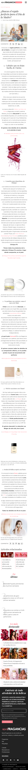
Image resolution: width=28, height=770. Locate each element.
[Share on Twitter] (13, 44)
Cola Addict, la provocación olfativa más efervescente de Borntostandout (7, 564)
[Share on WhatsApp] (22, 44)
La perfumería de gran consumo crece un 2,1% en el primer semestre (13, 598)
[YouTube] (17, 760)
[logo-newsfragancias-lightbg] (8, 2)
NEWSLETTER (23, 768)
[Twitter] (14, 760)
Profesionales (6, 752)
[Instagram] (7, 760)
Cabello (4, 747)
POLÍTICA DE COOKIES (20, 766)
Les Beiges (18, 399)
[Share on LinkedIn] (19, 44)
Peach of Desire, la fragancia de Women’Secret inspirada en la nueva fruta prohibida (14, 663)
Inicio (2, 7)
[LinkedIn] (10, 760)
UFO (4, 495)
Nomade (13, 336)
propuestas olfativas (15, 313)
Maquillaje (5, 743)
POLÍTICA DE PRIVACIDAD (8, 766)
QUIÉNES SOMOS (7, 768)
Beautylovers (6, 750)
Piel (3, 741)
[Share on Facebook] (10, 44)
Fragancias (7, 7)
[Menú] (26, 2)
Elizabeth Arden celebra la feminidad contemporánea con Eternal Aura (14, 683)
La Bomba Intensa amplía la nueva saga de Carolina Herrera (14, 644)
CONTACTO (15, 768)
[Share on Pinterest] (16, 44)
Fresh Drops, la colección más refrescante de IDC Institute (20, 563)
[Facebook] (3, 760)
